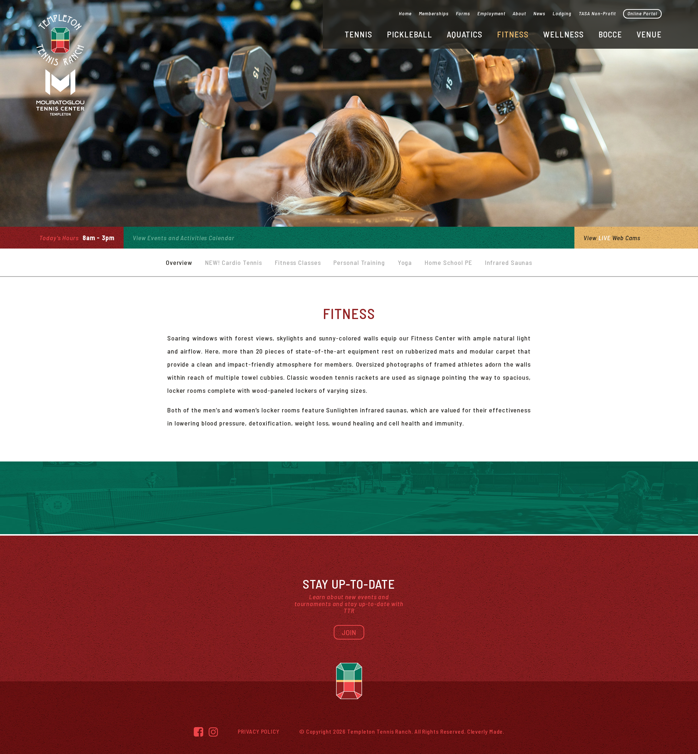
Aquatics (464, 34)
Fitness (513, 34)
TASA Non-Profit (597, 13)
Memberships (434, 13)
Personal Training (359, 262)
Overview (179, 262)
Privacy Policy (259, 731)
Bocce (610, 34)
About (519, 13)
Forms (463, 13)
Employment (491, 13)
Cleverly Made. (486, 731)
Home (405, 13)
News (539, 13)
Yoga (405, 262)
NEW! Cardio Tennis (233, 262)
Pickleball (409, 34)
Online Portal (642, 13)
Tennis (358, 34)
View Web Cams (612, 238)
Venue (649, 34)
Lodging (562, 13)
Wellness (563, 34)
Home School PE (448, 262)
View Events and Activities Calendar (183, 238)
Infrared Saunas (509, 262)
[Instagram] (213, 731)
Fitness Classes (298, 262)
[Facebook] (199, 731)
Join (349, 632)
